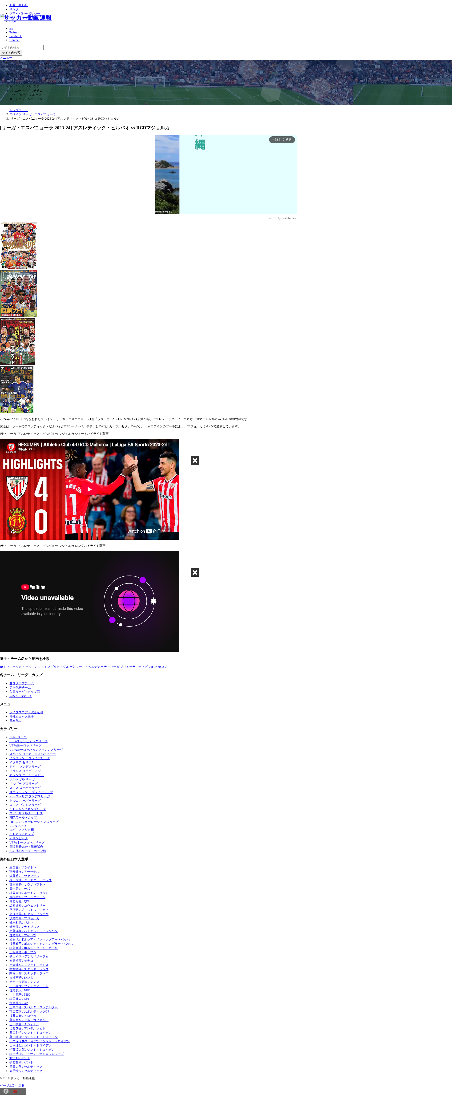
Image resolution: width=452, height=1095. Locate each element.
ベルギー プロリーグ (23, 783)
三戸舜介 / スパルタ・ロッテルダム (33, 1007)
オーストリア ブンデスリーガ (29, 796)
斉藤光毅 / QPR (19, 901)
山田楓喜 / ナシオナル (24, 1024)
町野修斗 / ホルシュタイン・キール (33, 948)
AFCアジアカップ (21, 834)
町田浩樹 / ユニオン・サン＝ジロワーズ (36, 1054)
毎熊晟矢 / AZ (18, 1003)
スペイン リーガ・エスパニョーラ (32, 754)
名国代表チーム (20, 687)
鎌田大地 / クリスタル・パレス (30, 880)
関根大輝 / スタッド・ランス (28, 973)
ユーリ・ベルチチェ (89, 667)
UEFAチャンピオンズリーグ (28, 741)
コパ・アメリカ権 (21, 829)
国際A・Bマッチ (20, 696)
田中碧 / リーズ (19, 888)
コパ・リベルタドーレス (26, 813)
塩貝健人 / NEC (19, 999)
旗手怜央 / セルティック (25, 1071)
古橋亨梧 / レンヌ (21, 977)
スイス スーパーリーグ (25, 788)
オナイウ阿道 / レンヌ (24, 982)
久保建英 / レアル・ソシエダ (28, 914)
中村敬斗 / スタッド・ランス (28, 969)
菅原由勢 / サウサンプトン (27, 884)
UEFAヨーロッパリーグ (25, 745)
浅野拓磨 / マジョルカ (24, 918)
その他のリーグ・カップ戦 (27, 851)
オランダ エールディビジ (26, 775)
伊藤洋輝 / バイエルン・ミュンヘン (33, 931)
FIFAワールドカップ (23, 817)
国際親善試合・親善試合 (26, 846)
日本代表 (15, 720)
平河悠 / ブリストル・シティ (28, 910)
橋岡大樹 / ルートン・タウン (28, 893)
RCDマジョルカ (11, 667)
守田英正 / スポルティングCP (29, 1011)
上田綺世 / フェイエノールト (28, 986)
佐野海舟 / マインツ (22, 935)
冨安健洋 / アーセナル (24, 871)
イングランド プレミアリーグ (29, 758)
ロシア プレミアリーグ (25, 805)
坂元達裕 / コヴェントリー (27, 905)
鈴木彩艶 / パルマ (21, 922)
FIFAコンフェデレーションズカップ (33, 821)
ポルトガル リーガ (22, 779)
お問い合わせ (18, 5)
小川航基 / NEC (19, 994)
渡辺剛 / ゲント (19, 1058)
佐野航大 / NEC (19, 990)
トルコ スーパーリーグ (25, 800)
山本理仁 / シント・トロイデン (30, 1045)
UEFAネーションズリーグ (26, 842)
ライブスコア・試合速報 (26, 712)
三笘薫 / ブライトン (22, 867)
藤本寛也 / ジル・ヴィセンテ (28, 1020)
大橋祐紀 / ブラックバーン (27, 897)
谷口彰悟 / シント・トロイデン (30, 1032)
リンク (14, 9)
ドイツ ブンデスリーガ (25, 766)
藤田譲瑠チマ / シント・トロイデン (33, 1037)
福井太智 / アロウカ (22, 1016)
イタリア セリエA (21, 762)
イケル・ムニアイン (36, 667)
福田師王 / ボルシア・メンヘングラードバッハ (41, 943)
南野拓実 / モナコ (21, 960)
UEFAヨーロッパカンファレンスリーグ (36, 749)
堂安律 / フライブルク (24, 927)
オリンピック (18, 838)
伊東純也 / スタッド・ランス (28, 965)
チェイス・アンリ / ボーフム (28, 956)
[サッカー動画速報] (26, 17)
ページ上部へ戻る (12, 1085)
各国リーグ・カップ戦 (24, 692)
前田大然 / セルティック (25, 1066)
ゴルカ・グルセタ (63, 667)
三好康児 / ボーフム (22, 952)
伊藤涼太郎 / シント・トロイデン (32, 1049)
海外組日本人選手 (21, 716)
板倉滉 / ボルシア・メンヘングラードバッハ (39, 939)
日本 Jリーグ (18, 737)
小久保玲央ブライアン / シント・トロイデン (39, 1041)
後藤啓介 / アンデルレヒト (27, 1028)
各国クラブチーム (21, 683)
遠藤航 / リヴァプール (24, 876)
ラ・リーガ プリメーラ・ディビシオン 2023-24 (136, 667)
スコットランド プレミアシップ (31, 792)
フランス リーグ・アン (25, 771)
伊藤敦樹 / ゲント (21, 1062)
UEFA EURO (17, 825)
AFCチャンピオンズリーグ (27, 809)
